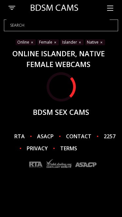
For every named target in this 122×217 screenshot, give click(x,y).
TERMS (68, 148)
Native (93, 42)
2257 (109, 136)
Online (23, 42)
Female (46, 42)
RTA (19, 136)
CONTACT (78, 136)
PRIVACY (37, 148)
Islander (70, 42)
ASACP (45, 136)
